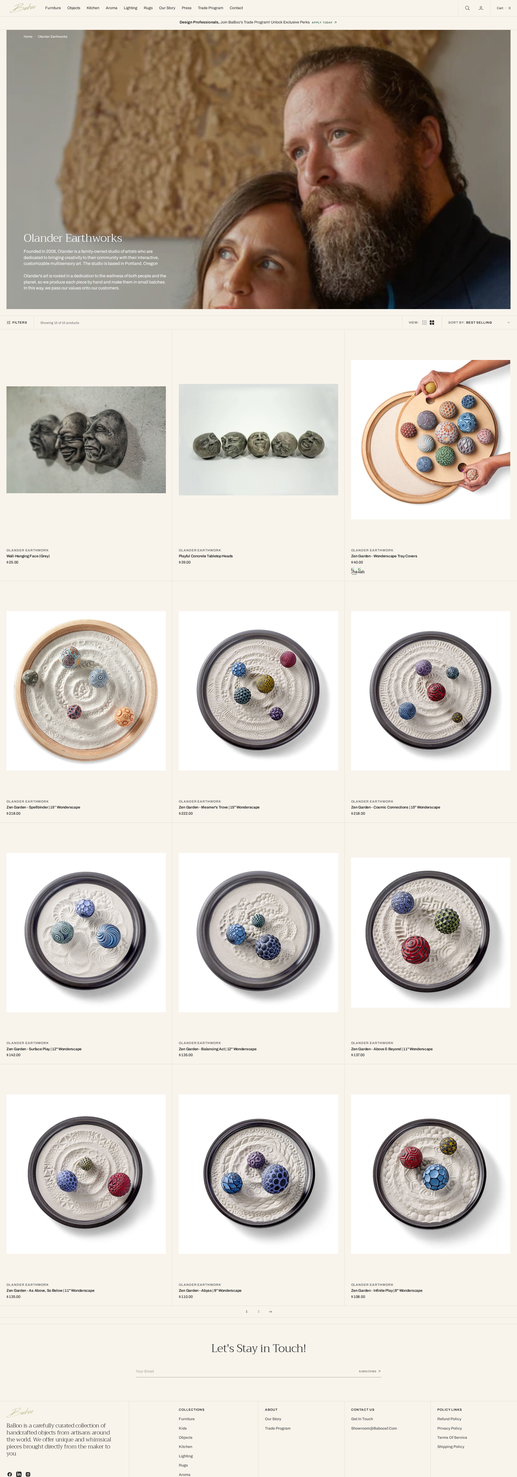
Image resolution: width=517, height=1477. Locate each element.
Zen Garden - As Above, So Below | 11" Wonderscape (50, 1291)
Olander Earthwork (27, 550)
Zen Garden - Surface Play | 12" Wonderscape (44, 1049)
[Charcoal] (354, 571)
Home (28, 36)
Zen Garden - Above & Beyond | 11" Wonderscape (392, 1049)
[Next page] (270, 1312)
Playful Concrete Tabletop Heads (206, 556)
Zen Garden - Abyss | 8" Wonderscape (210, 1291)
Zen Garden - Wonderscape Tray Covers (384, 556)
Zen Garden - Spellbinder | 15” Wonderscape (43, 807)
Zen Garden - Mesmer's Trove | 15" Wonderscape (219, 807)
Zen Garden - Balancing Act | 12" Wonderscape (218, 1049)
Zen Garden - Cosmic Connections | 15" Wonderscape (395, 807)
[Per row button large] (424, 322)
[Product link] (86, 439)
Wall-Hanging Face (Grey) (28, 556)
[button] (481, 8)
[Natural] (361, 571)
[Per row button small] (432, 322)
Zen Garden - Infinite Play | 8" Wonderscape (386, 1291)
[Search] (467, 8)
